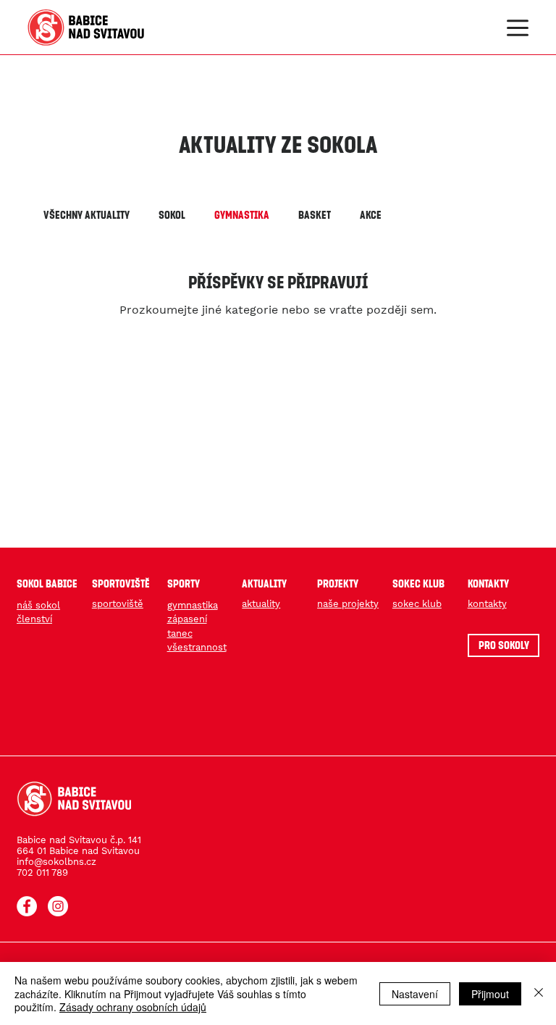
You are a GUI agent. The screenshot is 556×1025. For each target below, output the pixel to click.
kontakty (487, 603)
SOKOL (172, 214)
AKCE (371, 214)
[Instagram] (58, 906)
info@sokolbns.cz (56, 861)
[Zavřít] (538, 993)
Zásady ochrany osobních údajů (132, 1007)
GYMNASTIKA (241, 214)
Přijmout (490, 994)
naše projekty (348, 603)
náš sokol (38, 605)
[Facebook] (27, 906)
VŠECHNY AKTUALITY (86, 214)
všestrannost (197, 647)
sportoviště (117, 603)
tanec (180, 633)
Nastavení (415, 994)
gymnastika (192, 605)
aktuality (261, 603)
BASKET (314, 214)
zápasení (187, 619)
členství (34, 619)
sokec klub (417, 603)
